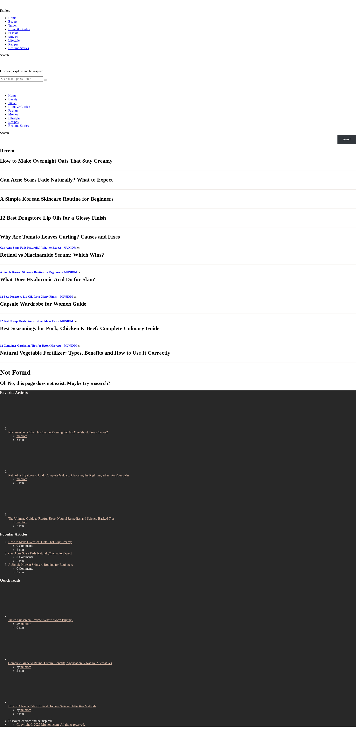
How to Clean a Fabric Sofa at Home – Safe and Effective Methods (52, 706)
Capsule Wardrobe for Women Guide (43, 304)
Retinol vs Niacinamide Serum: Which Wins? (52, 255)
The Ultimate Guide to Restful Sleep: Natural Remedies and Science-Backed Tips (61, 518)
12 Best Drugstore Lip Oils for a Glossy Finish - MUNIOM (36, 296)
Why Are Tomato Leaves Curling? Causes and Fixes (60, 237)
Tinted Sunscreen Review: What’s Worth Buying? (40, 620)
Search (4, 133)
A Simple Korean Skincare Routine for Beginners (57, 199)
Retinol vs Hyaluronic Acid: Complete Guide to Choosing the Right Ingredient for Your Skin (68, 475)
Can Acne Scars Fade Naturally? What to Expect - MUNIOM (38, 247)
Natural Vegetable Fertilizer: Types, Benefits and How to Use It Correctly (85, 353)
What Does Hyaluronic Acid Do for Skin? (47, 279)
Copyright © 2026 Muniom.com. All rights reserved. (50, 724)
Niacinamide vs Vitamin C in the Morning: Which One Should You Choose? (58, 432)
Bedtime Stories (18, 48)
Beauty (13, 21)
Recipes (13, 44)
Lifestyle (14, 40)
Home (12, 18)
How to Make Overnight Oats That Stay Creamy (56, 161)
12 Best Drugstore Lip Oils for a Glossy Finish (53, 218)
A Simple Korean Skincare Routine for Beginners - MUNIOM (38, 272)
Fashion (13, 33)
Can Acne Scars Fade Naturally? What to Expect (56, 180)
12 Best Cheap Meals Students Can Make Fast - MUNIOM (36, 321)
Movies (13, 36)
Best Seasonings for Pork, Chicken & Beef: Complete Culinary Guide (79, 328)
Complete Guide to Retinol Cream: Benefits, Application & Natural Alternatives (60, 663)
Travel (12, 25)
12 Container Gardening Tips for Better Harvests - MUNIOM (38, 345)
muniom (21, 436)
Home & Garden (19, 29)
